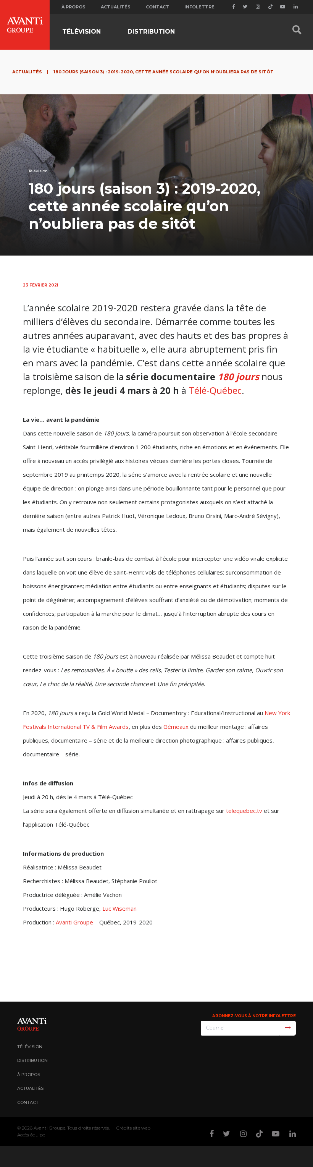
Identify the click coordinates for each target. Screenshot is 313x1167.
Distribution (151, 31)
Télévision (81, 31)
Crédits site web (133, 1128)
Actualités (116, 7)
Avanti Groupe (74, 922)
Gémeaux (176, 726)
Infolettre (199, 7)
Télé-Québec (215, 390)
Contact (157, 7)
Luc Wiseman (119, 908)
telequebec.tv (244, 810)
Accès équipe (31, 1135)
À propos (73, 7)
